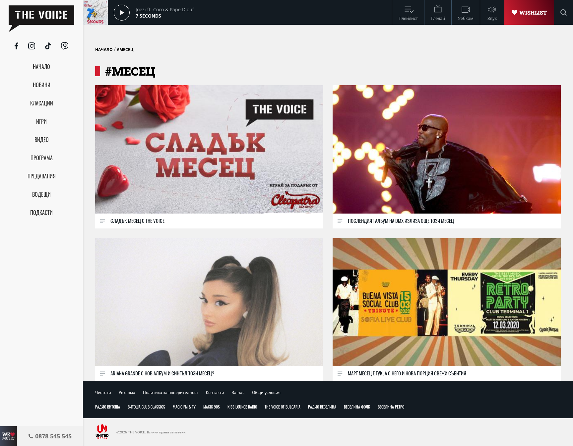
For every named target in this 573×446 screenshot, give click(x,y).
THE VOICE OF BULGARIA (282, 407)
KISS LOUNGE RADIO (242, 407)
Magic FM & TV (184, 407)
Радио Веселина (322, 407)
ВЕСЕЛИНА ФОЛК (357, 407)
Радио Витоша (107, 407)
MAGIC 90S (211, 407)
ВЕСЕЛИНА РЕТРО (391, 407)
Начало (104, 49)
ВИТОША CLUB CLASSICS (146, 407)
